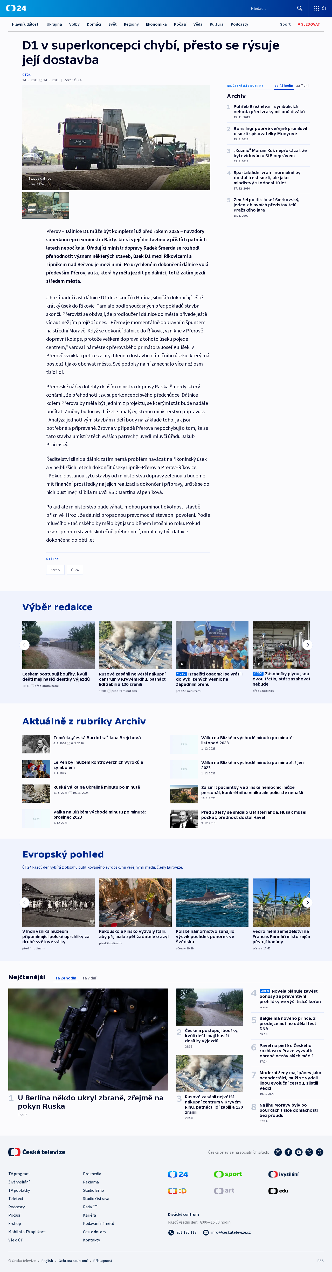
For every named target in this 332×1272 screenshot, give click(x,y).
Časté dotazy (94, 1231)
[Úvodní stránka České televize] (37, 1152)
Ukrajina (54, 24)
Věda (198, 24)
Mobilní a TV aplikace (27, 1231)
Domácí (94, 24)
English (47, 1260)
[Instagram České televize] (278, 1152)
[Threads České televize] (319, 1152)
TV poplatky (19, 1190)
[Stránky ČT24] (178, 1173)
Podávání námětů (98, 1223)
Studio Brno (93, 1190)
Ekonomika (156, 24)
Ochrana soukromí (73, 1260)
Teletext (16, 1198)
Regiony (131, 24)
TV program (19, 1173)
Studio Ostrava (96, 1198)
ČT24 (26, 74)
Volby (74, 24)
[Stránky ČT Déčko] (177, 1190)
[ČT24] (16, 8)
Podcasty (239, 24)
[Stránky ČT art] (224, 1190)
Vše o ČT (15, 1239)
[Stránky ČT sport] (228, 1173)
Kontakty (91, 1239)
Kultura (217, 24)
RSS (320, 1260)
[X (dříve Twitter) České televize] (309, 1152)
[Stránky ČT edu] (278, 1190)
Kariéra (89, 1215)
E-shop (14, 1223)
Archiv (55, 570)
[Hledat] (300, 8)
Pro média (92, 1173)
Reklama (91, 1181)
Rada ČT (90, 1206)
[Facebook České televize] (288, 1152)
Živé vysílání (19, 1181)
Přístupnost (102, 1260)
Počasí (180, 24)
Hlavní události (25, 24)
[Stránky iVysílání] (283, 1173)
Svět (112, 24)
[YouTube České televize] (299, 1152)
